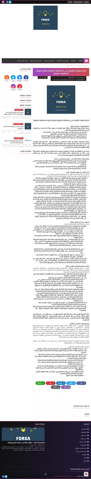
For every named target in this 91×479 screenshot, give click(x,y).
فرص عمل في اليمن (22, 60)
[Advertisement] (45, 44)
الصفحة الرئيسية (80, 79)
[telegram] (10, 2)
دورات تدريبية (69, 65)
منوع (85, 458)
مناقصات (73, 60)
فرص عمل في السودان (82, 65)
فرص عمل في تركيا (49, 60)
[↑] (45, 474)
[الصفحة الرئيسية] (86, 60)
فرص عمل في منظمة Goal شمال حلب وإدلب (13, 127)
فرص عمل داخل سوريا (62, 60)
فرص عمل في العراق (36, 60)
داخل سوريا (70, 79)
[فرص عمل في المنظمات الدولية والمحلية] (45, 18)
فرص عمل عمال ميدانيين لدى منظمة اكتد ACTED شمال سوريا (13, 113)
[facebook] (7, 2)
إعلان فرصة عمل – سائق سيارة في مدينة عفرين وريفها (26, 442)
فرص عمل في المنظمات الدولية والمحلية (65, 476)
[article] (48, 397)
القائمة (80, 60)
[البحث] (3, 2)
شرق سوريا (84, 445)
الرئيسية (86, 2)
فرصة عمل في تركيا (81, 451)
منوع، (85, 461)
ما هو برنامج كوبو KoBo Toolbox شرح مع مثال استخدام (14, 141)
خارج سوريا (84, 432)
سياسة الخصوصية (78, 2)
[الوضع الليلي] (86, 474)
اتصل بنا (70, 2)
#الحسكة (84, 429)
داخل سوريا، (63, 79)
